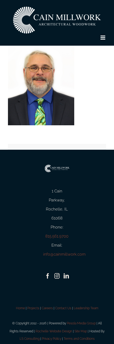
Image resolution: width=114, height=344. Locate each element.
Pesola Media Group (81, 323)
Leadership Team (86, 308)
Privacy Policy (51, 339)
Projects (33, 308)
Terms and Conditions (79, 339)
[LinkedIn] (66, 276)
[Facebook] (47, 276)
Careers (47, 308)
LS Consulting (30, 339)
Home (20, 308)
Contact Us (63, 308)
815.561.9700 (56, 236)
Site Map (80, 331)
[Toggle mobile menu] (103, 37)
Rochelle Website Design (54, 331)
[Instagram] (57, 276)
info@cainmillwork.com (64, 254)
